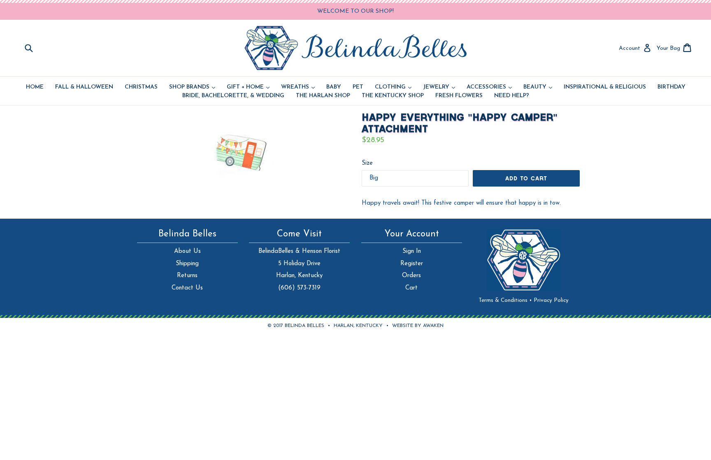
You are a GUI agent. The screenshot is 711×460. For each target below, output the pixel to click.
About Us (187, 251)
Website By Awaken (418, 325)
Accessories (489, 87)
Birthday (671, 87)
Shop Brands (192, 87)
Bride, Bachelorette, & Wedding (233, 96)
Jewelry (439, 87)
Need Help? (511, 96)
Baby (333, 87)
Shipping (187, 264)
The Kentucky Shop (393, 96)
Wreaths (298, 87)
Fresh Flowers (459, 96)
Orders (411, 276)
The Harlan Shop (323, 96)
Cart (411, 288)
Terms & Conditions (505, 300)
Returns (187, 276)
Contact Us (187, 288)
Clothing (393, 87)
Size (367, 163)
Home (35, 87)
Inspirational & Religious (605, 87)
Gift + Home (248, 87)
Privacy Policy (551, 300)
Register (411, 264)
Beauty (537, 87)
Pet (358, 87)
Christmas (141, 87)
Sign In (411, 251)
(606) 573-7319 (299, 288)
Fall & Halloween (84, 87)
